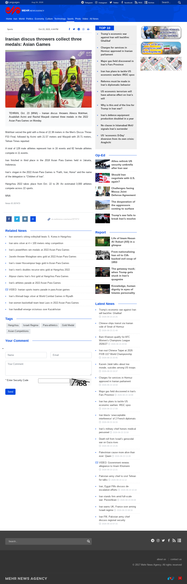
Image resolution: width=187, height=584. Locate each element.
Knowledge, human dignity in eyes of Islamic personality (123, 289)
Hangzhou (13, 325)
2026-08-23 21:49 (110, 330)
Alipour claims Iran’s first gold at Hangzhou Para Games (38, 276)
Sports (70, 19)
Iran (15, 19)
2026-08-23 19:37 (110, 371)
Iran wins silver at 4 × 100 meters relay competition (36, 243)
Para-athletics (50, 325)
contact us (176, 559)
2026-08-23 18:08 (125, 395)
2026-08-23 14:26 (110, 446)
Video (85, 19)
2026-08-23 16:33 (110, 422)
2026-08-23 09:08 (128, 500)
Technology (60, 19)
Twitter (115, 3)
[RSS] (174, 540)
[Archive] (179, 540)
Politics (29, 19)
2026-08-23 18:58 (110, 385)
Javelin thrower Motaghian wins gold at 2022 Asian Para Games (42, 256)
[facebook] (168, 540)
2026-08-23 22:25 (110, 317)
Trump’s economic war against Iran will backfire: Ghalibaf (115, 37)
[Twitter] (163, 540)
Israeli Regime (30, 325)
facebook (128, 3)
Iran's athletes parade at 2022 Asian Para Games (35, 282)
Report (100, 232)
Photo (78, 19)
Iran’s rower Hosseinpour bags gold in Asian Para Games (39, 263)
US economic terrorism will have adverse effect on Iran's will (117, 95)
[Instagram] (158, 540)
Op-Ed (100, 155)
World (22, 19)
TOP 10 (104, 28)
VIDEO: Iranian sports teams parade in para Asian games (39, 289)
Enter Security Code (16, 380)
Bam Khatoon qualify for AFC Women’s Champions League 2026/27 (114, 340)
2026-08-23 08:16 (125, 510)
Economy (39, 19)
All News (94, 19)
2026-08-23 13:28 (123, 456)
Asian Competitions (18, 331)
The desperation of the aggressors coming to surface (123, 205)
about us (161, 559)
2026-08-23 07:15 (110, 524)
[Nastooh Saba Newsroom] (169, 578)
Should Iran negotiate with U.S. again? (123, 178)
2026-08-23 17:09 (110, 409)
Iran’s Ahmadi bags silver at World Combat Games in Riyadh (41, 296)
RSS (140, 3)
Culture (49, 19)
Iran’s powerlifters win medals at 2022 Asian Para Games (39, 249)
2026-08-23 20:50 (119, 344)
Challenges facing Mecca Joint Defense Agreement (123, 192)
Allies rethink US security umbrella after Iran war (122, 165)
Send (10, 391)
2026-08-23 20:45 (110, 358)
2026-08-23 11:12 (119, 480)
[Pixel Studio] (178, 578)
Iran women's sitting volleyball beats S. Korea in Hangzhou (40, 236)
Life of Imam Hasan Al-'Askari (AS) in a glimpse (123, 242)
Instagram (102, 3)
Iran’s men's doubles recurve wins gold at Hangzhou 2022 (39, 269)
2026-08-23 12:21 (110, 470)
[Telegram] (152, 540)
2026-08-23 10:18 (129, 490)
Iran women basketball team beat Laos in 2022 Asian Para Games (44, 302)
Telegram (88, 3)
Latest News (105, 304)
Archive (151, 3)
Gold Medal (68, 325)
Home (9, 19)
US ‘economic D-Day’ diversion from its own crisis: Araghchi (117, 139)
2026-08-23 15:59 (121, 432)
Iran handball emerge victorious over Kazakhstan (35, 309)
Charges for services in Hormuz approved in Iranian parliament (117, 51)
